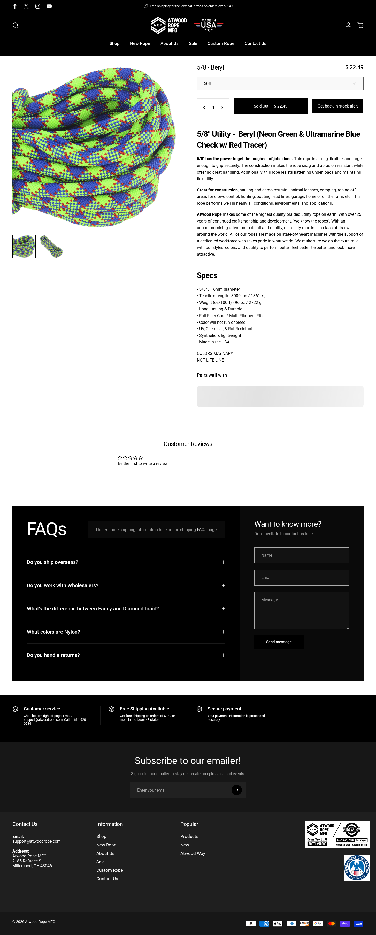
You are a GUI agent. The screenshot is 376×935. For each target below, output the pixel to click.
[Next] (165, 157)
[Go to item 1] (51, 246)
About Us (105, 853)
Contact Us (107, 878)
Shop (101, 836)
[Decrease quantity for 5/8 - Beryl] (203, 107)
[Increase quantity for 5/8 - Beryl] (223, 107)
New (184, 844)
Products (189, 836)
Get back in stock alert (338, 106)
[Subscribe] (237, 790)
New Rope (106, 844)
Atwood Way (192, 853)
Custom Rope (109, 870)
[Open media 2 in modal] (95, 147)
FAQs (201, 529)
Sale (100, 862)
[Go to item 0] (24, 246)
